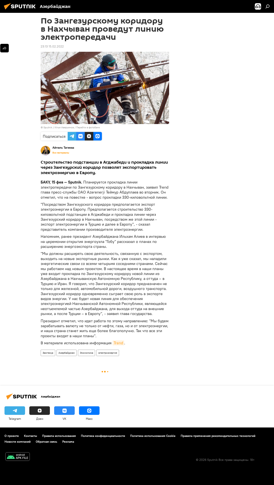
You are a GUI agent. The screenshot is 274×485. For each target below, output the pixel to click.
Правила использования (59, 436)
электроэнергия (107, 352)
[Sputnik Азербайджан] (21, 10)
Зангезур (48, 352)
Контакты (30, 436)
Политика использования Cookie (153, 436)
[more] (4, 48)
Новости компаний (17, 442)
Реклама (68, 442)
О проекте (11, 436)
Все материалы (60, 152)
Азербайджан (66, 352)
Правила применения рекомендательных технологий (218, 436)
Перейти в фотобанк (88, 127)
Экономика (86, 352)
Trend (118, 342)
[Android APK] (17, 457)
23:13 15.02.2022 (52, 46)
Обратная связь (46, 442)
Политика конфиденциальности (103, 436)
